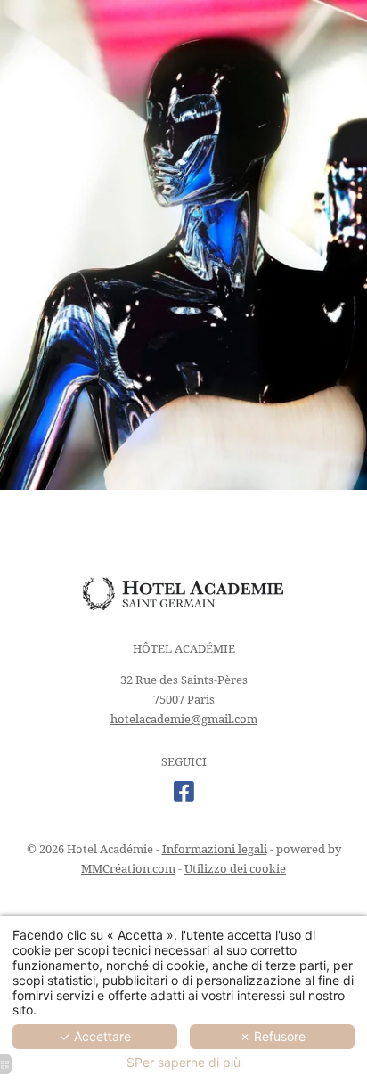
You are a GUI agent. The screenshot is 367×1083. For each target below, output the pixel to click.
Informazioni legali (214, 849)
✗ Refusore (273, 1036)
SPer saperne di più (183, 1062)
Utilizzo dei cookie (235, 868)
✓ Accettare (95, 1036)
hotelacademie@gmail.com (183, 719)
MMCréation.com (128, 868)
